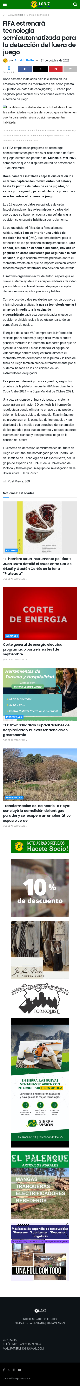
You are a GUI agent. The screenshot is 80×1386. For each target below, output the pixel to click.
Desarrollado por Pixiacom (17, 1378)
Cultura (11, 550)
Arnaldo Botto (24, 60)
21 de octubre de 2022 (55, 60)
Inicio (20, 15)
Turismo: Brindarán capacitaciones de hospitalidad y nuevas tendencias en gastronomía (36, 730)
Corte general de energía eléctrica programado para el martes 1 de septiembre (33, 649)
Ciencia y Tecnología (37, 15)
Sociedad (12, 636)
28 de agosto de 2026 (16, 579)
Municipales (14, 717)
